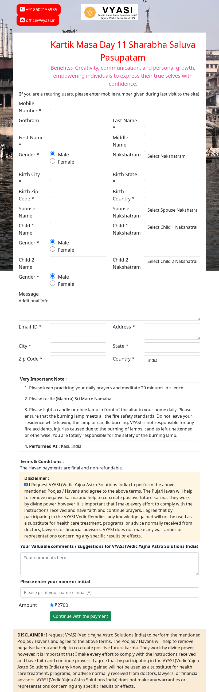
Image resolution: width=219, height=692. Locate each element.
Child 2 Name (26, 263)
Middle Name (120, 141)
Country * (124, 358)
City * (25, 346)
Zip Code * (30, 358)
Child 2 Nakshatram (127, 263)
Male (63, 154)
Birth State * (125, 178)
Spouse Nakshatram (127, 212)
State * (120, 346)
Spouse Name (27, 212)
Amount (28, 605)
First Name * (31, 141)
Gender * (29, 154)
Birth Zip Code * (28, 195)
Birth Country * (124, 195)
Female (65, 162)
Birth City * (29, 178)
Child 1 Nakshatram (127, 229)
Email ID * (30, 326)
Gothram (29, 120)
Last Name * (125, 124)
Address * (124, 326)
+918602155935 (41, 10)
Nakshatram (127, 154)
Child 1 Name (26, 229)
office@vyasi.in (40, 20)
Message (29, 294)
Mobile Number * (30, 107)
